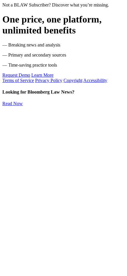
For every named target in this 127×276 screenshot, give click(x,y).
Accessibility (95, 80)
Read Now (12, 103)
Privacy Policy (48, 80)
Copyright (73, 80)
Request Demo (16, 75)
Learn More (42, 75)
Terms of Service (18, 80)
